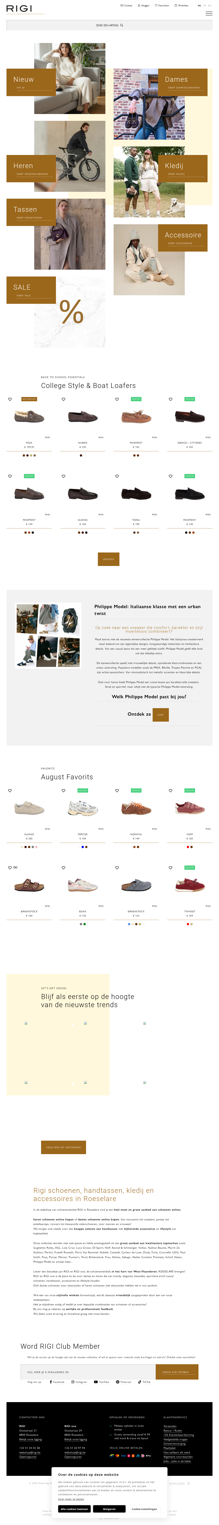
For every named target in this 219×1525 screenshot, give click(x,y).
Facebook (59, 1382)
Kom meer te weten (71, 1499)
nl (199, 5)
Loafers (108, 559)
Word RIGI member (176, 1372)
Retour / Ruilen (173, 1430)
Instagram (81, 1382)
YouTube (104, 1382)
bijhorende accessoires (139, 1229)
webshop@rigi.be (29, 1452)
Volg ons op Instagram (63, 1147)
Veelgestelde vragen (176, 1439)
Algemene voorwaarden (178, 1456)
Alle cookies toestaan (74, 1509)
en (209, 5)
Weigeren (109, 1509)
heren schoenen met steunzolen (104, 1285)
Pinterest (126, 1382)
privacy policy (177, 1483)
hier (161, 714)
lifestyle (165, 1229)
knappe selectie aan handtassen (96, 1229)
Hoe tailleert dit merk (177, 1452)
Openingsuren (28, 1456)
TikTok (147, 1382)
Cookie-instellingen (144, 1509)
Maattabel (170, 1448)
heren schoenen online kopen (53, 1219)
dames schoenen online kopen (98, 1219)
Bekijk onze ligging (30, 1439)
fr (204, 5)
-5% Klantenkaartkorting (179, 1435)
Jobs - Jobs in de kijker (177, 1461)
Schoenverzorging (175, 1443)
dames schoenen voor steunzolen (60, 1285)
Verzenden (170, 1426)
